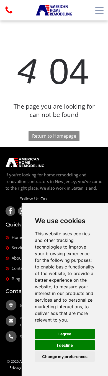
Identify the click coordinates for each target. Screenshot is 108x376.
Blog (16, 278)
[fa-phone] (8, 13)
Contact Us (22, 268)
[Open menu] (99, 10)
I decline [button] (65, 345)
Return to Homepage (54, 136)
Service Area (23, 247)
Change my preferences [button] (65, 356)
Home (17, 237)
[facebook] (10, 211)
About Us (20, 258)
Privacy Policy (20, 367)
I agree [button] (64, 333)
